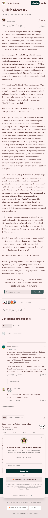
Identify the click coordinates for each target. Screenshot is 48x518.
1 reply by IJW (14, 381)
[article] (24, 428)
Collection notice (35, 502)
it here (26, 120)
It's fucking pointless (10, 427)
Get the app (35, 508)
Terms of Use (34, 485)
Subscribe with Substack (25, 479)
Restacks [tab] (16, 326)
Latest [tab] (10, 418)
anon (9, 346)
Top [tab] (4, 418)
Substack (13, 513)
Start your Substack (18, 508)
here (33, 34)
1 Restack (27, 302)
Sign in (43, 3)
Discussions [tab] (19, 418)
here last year (32, 180)
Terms (25, 502)
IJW (8, 19)
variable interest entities (30, 67)
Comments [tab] (7, 326)
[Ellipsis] (45, 346)
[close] (41, 437)
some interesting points (27, 58)
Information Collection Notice (28, 487)
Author (9, 391)
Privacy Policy (23, 489)
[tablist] (11, 326)
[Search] (44, 418)
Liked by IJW (12, 349)
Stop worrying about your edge (16, 424)
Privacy (19, 502)
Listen (43, 20)
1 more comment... (9, 407)
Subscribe (35, 3)
